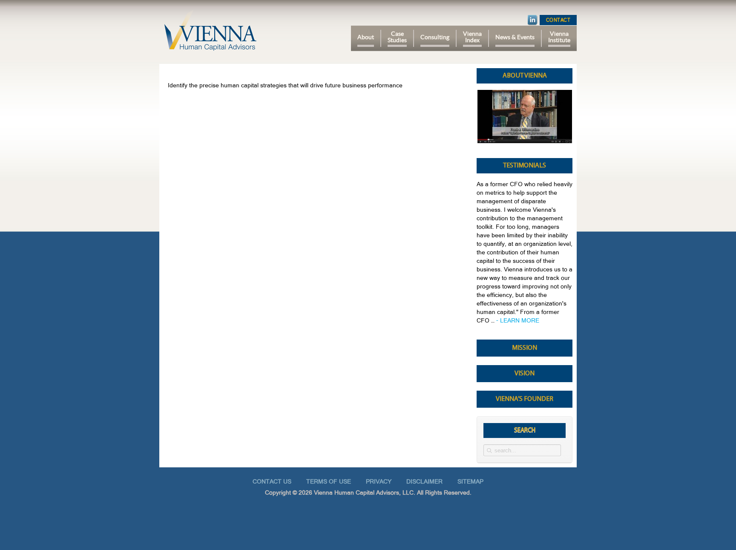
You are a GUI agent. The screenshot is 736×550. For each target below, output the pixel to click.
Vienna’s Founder (524, 399)
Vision (525, 373)
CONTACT (558, 20)
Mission (524, 348)
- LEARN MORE (517, 320)
